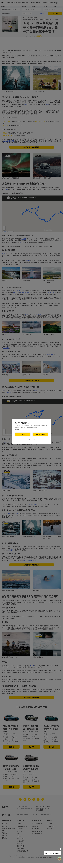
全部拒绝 (23, 434)
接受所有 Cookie (40, 434)
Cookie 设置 (31, 439)
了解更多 (17, 430)
